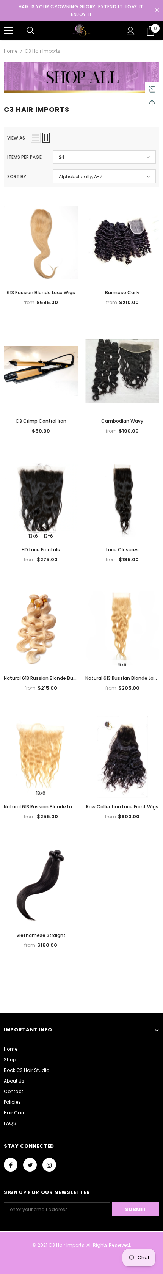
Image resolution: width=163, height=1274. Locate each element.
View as (16, 138)
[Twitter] (30, 1165)
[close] (156, 10)
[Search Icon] (30, 31)
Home (10, 51)
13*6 (48, 536)
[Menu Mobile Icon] (8, 30)
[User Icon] (131, 31)
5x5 (122, 664)
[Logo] (81, 30)
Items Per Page (24, 157)
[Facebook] (10, 1165)
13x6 (33, 536)
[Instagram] (49, 1165)
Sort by (16, 176)
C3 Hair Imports (42, 51)
